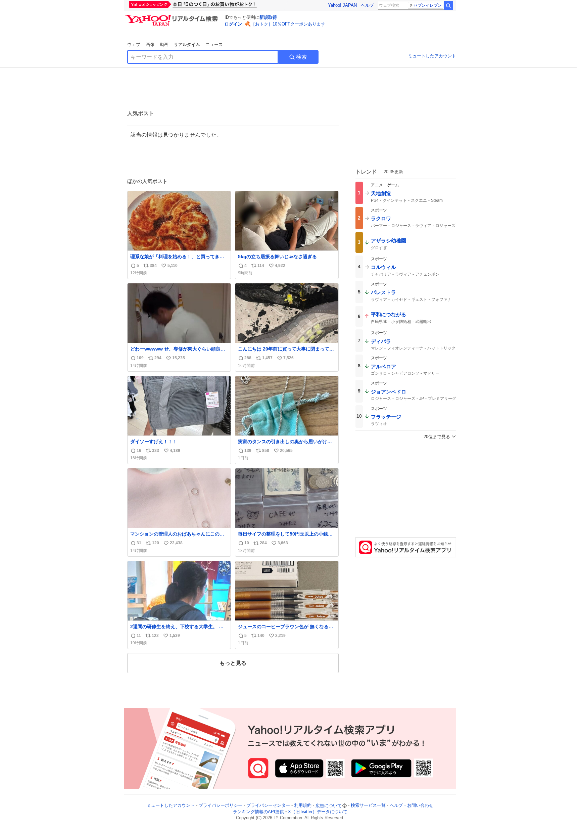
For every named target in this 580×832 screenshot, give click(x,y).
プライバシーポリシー (220, 805)
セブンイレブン (428, 5)
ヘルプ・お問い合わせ (411, 805)
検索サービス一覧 (368, 805)
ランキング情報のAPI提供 (258, 811)
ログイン (233, 24)
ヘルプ (367, 5)
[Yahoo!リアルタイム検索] (172, 16)
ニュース (214, 44)
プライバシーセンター (268, 805)
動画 (164, 44)
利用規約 (302, 805)
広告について (329, 805)
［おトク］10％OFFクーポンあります (288, 24)
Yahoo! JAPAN (342, 5)
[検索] (448, 5)
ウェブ (133, 44)
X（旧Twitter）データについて (317, 811)
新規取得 (268, 17)
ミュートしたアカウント (432, 55)
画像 (150, 44)
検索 (301, 57)
